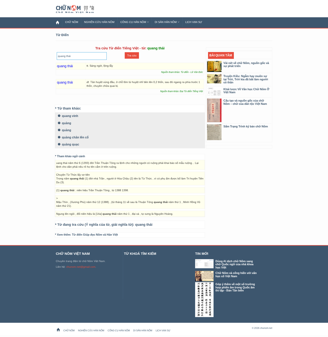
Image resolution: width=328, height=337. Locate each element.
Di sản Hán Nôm (166, 22)
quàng (66, 123)
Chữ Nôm (79, 9)
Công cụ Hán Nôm (133, 22)
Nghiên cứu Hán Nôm (99, 22)
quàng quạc (70, 144)
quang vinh (69, 116)
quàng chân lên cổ (75, 137)
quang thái (143, 225)
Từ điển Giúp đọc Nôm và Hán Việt (95, 234)
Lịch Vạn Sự (193, 22)
